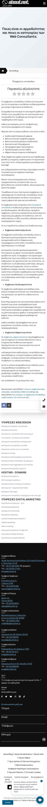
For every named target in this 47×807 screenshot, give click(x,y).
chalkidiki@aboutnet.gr (10, 623)
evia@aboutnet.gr (9, 669)
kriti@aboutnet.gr (8, 654)
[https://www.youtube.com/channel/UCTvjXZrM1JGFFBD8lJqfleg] (11, 696)
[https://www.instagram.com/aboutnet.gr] (15, 696)
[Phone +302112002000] (44, 400)
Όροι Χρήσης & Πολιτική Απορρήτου (24, 761)
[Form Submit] (44, 739)
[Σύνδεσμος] (3, 71)
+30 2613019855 (12, 603)
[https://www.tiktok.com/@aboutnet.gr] (24, 696)
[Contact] (44, 407)
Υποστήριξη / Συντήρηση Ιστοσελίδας (15, 438)
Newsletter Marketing (9, 515)
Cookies (8, 802)
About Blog (13, 70)
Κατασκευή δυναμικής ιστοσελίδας (14, 426)
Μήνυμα (6, 734)
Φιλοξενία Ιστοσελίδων (10, 476)
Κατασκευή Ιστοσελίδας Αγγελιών (13, 468)
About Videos (24, 758)
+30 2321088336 (12, 666)
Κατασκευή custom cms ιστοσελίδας (15, 449)
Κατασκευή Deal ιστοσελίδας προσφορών (17, 461)
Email (4, 717)
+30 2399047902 (12, 620)
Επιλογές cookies (33, 772)
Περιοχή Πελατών (16, 772)
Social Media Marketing (10, 507)
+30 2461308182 (12, 637)
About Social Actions (23, 754)
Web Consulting (7, 526)
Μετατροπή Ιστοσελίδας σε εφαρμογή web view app (21, 495)
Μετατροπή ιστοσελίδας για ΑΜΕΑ (14, 445)
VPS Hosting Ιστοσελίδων (10, 480)
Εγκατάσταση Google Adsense (13, 538)
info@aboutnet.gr (8, 571)
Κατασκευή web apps (9, 492)
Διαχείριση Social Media (10, 511)
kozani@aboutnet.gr (10, 640)
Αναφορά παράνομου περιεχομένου (23, 768)
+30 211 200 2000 (12, 566)
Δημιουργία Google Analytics (12, 534)
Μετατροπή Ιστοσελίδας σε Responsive (16, 442)
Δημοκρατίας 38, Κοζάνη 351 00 (14, 634)
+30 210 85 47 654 (12, 568)
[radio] (14, 94)
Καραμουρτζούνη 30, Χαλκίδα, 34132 (16, 663)
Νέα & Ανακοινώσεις (24, 765)
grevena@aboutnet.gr (10, 589)
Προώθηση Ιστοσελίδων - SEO (12, 503)
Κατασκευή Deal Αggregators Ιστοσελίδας (17, 465)
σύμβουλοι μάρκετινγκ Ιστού (16, 337)
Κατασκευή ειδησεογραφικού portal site (16, 457)
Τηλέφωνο (7, 725)
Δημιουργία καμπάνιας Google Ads (14, 530)
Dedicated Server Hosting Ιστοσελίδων (16, 484)
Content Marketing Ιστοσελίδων (13, 518)
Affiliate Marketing (8, 522)
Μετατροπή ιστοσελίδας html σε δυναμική (17, 434)
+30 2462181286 (12, 586)
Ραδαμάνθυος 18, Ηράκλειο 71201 (15, 649)
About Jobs (39, 754)
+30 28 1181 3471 (11, 651)
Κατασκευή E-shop (8, 453)
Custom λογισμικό (21, 777)
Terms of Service (28, 800)
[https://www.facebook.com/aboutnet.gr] (2, 696)
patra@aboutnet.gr (9, 606)
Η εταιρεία (8, 777)
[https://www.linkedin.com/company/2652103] (20, 696)
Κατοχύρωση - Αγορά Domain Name (14, 488)
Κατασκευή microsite (9, 430)
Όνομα (5, 708)
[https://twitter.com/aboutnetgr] (6, 696)
